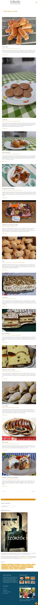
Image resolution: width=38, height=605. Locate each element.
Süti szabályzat (5, 593)
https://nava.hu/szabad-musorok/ (27, 558)
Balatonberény (10, 478)
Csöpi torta (4, 297)
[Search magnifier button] (36, 499)
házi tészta (22, 567)
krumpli (4, 564)
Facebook (23, 599)
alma (16, 568)
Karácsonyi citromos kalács (8, 370)
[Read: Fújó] (19, 247)
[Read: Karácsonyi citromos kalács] (19, 356)
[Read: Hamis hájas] (19, 392)
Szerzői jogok (5, 590)
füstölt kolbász (30, 567)
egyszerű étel (22, 568)
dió (33, 564)
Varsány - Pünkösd (17, 48)
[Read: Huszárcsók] (19, 87)
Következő (33, 491)
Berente (9, 226)
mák (11, 568)
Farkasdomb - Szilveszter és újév (13, 262)
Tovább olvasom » (5, 54)
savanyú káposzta (5, 565)
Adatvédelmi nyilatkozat (7, 591)
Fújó (3, 261)
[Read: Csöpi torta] (19, 284)
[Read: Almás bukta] (19, 30)
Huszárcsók (4, 119)
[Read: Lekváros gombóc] (19, 140)
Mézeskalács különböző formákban (10, 225)
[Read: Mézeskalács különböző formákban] (19, 211)
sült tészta (24, 565)
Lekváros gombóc (6, 152)
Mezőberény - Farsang (11, 190)
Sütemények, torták (11, 48)
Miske (9, 298)
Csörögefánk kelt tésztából (8, 188)
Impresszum (5, 588)
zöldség (17, 564)
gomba (28, 564)
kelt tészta (11, 564)
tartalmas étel (5, 567)
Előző (3, 491)
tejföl (18, 565)
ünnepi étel (16, 567)
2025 (7, 48)
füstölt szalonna (5, 568)
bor (10, 567)
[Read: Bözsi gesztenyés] (19, 320)
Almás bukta (5, 47)
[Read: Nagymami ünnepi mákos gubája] (19, 464)
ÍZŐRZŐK (15, 2)
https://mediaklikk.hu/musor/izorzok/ (23, 557)
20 (22, 491)
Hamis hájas (5, 406)
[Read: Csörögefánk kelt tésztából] (19, 175)
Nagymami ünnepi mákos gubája (10, 477)
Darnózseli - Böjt (10, 121)
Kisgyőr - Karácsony (11, 335)
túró (23, 564)
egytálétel (13, 565)
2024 (7, 226)
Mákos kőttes (5, 442)
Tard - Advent (16, 407)
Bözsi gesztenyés (6, 333)
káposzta (30, 565)
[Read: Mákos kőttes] (19, 428)
